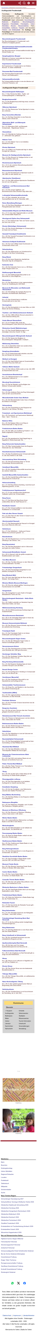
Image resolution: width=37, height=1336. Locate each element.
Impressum (17, 1315)
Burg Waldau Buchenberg (11, 794)
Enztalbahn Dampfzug (10, 787)
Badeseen (5, 22)
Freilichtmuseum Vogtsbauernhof (14, 490)
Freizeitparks (24, 24)
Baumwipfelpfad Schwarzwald (12, 739)
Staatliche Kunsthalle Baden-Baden (14, 856)
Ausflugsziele (9, 1013)
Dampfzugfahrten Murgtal (11, 56)
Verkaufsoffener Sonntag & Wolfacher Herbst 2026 (17, 1202)
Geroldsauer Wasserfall (10, 677)
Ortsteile (21, 1011)
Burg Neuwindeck (8, 544)
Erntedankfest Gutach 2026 (10, 1229)
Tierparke (21, 28)
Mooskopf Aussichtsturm (11, 382)
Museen (13, 26)
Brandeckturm (7, 536)
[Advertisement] (18, 1052)
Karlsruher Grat (7, 265)
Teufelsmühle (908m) (9, 692)
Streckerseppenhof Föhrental (10, 1245)
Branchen (4, 1165)
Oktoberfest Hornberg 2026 (10, 1208)
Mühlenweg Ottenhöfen (10, 343)
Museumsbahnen (23, 26)
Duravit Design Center (10, 669)
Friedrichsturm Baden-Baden (12, 428)
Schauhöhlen (6, 28)
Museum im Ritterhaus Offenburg (14, 810)
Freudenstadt (5, 7)
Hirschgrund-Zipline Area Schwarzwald (15, 218)
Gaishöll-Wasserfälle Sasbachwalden (15, 475)
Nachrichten (9, 1026)
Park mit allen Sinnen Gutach (12, 513)
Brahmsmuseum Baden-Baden (13, 723)
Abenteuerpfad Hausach (10, 521)
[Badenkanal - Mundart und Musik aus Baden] (18, 1120)
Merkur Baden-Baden (9, 818)
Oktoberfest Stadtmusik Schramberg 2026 (14, 1205)
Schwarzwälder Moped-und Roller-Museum (17, 211)
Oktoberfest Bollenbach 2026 (10, 1214)
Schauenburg (7, 405)
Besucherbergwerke (28, 22)
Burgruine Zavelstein (9, 708)
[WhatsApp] (12, 1283)
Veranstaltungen (24, 1026)
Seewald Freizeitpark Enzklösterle (14, 234)
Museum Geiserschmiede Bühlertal (14, 623)
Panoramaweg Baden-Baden (12, 833)
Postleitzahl (4, 1180)
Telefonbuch (5, 1183)
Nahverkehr (9, 1028)
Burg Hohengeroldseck (10, 848)
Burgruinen (5, 24)
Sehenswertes (23, 1013)
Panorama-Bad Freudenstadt (12, 71)
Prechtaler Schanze (9, 700)
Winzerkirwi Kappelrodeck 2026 (11, 1232)
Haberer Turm (7, 139)
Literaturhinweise (28, 1315)
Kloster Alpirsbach (8, 147)
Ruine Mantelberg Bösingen (12, 203)
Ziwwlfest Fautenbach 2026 (10, 1223)
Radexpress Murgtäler (10, 802)
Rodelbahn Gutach (9, 506)
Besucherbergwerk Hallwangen (13, 91)
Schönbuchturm (8, 989)
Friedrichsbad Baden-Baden (12, 895)
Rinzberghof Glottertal (8, 1272)
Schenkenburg (7, 249)
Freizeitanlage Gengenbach (12, 567)
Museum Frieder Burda (10, 864)
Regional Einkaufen (7, 1174)
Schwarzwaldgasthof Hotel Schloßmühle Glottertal (17, 1251)
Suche (3, 1192)
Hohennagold (7, 390)
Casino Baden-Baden (9, 872)
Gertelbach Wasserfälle (10, 467)
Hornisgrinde (7, 305)
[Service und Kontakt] (28, 3)
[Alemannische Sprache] (18, 1090)
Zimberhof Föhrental (7, 1248)
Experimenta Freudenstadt (11, 64)
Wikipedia (4, 1186)
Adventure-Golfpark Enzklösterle (13, 241)
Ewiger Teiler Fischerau (8, 1260)
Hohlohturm (6, 529)
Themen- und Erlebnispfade (11, 30)
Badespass (8, 1016)
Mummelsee (6, 280)
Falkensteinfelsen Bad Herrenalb (13, 950)
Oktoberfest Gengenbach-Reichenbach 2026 (15, 1211)
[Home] (4, 3)
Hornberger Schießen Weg (11, 654)
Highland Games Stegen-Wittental (12, 1238)
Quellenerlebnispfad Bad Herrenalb (14, 943)
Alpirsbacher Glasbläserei (11, 178)
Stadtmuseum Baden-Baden (12, 841)
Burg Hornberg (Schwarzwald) (12, 662)
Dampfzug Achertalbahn (10, 351)
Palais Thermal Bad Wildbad (12, 764)
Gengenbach (6, 590)
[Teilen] (19, 3)
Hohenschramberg (8, 482)
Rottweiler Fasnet (8, 903)
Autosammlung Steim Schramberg (14, 459)
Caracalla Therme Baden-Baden (13, 879)
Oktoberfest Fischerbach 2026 (11, 1220)
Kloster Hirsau (7, 966)
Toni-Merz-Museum (9, 560)
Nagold (4, 436)
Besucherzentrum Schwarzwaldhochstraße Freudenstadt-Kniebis (17, 47)
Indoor (7, 1021)
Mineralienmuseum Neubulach (13, 615)
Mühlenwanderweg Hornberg (12, 608)
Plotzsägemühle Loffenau (11, 779)
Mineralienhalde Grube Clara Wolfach (15, 397)
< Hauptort (8, 1011)
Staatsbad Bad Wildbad (10, 746)
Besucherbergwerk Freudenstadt (13, 39)
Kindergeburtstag (6, 1168)
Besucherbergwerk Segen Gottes (13, 638)
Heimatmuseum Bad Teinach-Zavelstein (16, 716)
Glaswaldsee (6, 132)
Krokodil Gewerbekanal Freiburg (11, 1269)
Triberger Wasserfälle (9, 974)
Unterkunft (22, 1023)
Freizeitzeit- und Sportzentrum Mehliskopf (17, 413)
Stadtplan (22, 1016)
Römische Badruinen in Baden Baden (15, 887)
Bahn (2, 1162)
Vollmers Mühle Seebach (11, 367)
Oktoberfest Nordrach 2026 (10, 1217)
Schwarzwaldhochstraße (11, 79)
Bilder (7, 1018)
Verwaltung (22, 1028)
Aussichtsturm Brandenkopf (12, 374)
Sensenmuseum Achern (10, 646)
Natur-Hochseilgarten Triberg (12, 981)
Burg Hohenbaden (8, 910)
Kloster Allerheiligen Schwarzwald (14, 226)
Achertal (5, 297)
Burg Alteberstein (8, 927)
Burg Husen (6, 498)
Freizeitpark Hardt (8, 631)
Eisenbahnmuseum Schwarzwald (13, 451)
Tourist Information (25, 1021)
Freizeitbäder (14, 24)
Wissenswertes (24, 1018)
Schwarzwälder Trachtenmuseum (13, 685)
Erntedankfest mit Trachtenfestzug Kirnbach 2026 (17, 1226)
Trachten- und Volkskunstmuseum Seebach (17, 313)
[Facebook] (24, 1283)
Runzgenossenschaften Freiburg (11, 1263)
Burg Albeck (6, 257)
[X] (18, 1283)
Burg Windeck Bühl (9, 575)
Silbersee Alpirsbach (9, 107)
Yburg (4, 771)
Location (4, 1177)
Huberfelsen (6, 731)
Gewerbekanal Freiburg (8, 1257)
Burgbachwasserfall (9, 99)
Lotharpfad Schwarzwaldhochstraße (15, 195)
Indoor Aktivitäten (6, 1171)
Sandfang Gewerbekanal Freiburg (12, 1266)
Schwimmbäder (6, 1189)
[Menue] (33, 3)
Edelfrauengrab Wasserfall (11, 272)
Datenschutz (7, 1315)
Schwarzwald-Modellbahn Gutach (14, 552)
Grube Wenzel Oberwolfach (11, 320)
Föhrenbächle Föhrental (9, 1242)
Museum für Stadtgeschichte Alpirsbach (16, 155)
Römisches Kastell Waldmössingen (14, 328)
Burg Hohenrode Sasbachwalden (13, 444)
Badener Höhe (7, 421)
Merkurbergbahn (8, 825)
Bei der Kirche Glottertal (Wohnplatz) (13, 1254)
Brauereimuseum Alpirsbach (12, 170)
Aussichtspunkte (29, 20)
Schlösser (14, 28)
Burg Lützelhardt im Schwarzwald (14, 935)
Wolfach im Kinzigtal (9, 359)
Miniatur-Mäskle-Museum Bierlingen (15, 583)
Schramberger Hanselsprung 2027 (12, 1199)
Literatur (8, 1023)
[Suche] (24, 3)
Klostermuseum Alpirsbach (11, 163)
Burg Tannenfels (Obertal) (11, 115)
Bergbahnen (15, 22)
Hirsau (4, 958)
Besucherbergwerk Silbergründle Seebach (17, 336)
